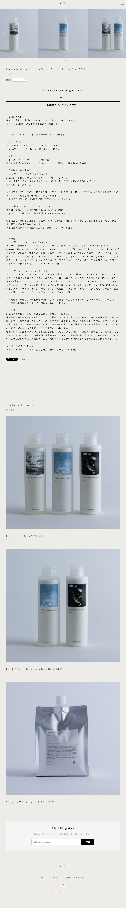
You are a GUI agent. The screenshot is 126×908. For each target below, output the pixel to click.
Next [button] (121, 33)
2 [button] (63, 60)
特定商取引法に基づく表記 (74, 878)
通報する (25, 359)
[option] (63, 33)
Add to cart (63, 98)
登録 (88, 842)
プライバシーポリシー (50, 878)
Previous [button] (4, 33)
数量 (8, 80)
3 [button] (65, 60)
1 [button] (61, 60)
